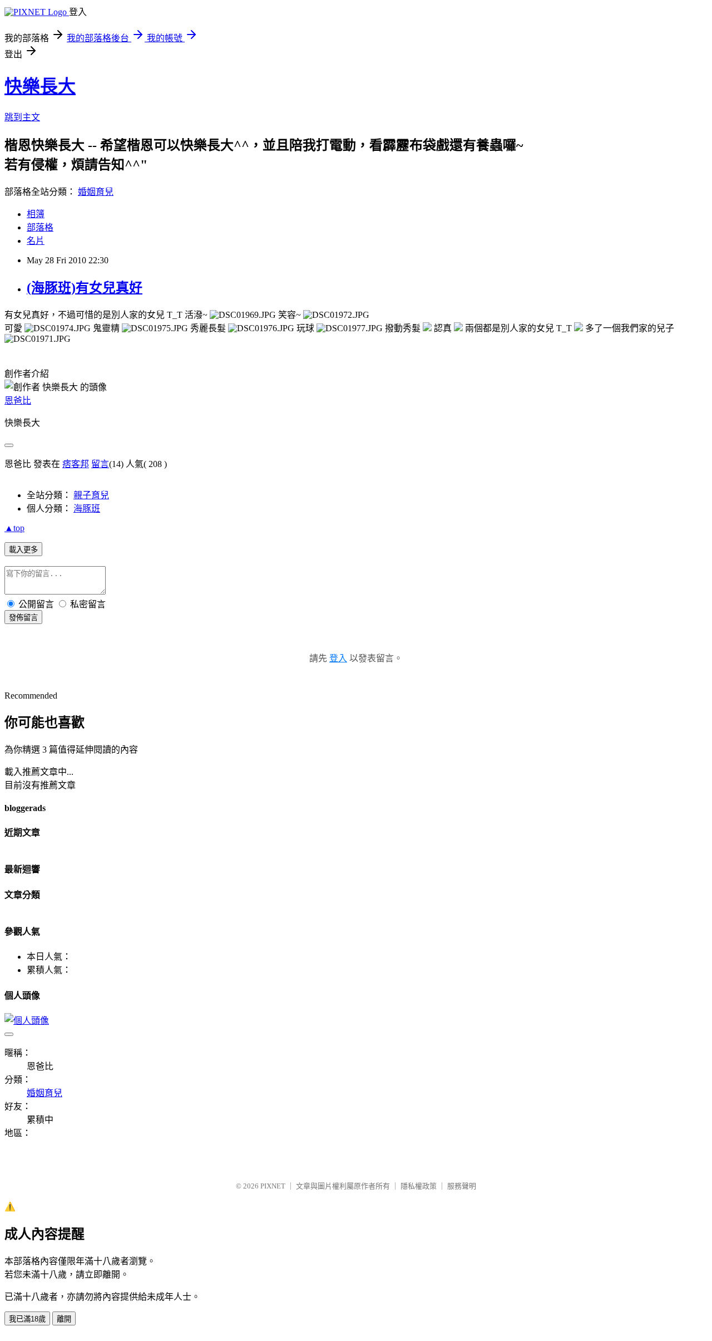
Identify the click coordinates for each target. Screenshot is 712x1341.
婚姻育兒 (95, 192)
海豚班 (86, 508)
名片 (35, 240)
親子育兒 (91, 495)
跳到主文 (22, 117)
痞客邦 (75, 464)
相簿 (35, 214)
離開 (64, 1319)
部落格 (40, 227)
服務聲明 (461, 1186)
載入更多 (23, 550)
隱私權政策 (418, 1186)
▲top (14, 528)
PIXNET (272, 1186)
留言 (100, 464)
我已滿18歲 (27, 1319)
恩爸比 (17, 400)
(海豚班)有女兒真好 (84, 288)
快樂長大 (40, 86)
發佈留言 (23, 617)
